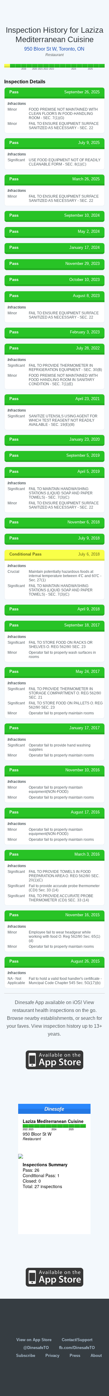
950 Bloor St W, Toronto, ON (54, 49)
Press (75, 1355)
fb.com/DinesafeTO (77, 1347)
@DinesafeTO (36, 1347)
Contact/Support (77, 1340)
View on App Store (33, 1340)
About (96, 1355)
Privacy (52, 1355)
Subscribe (25, 1355)
